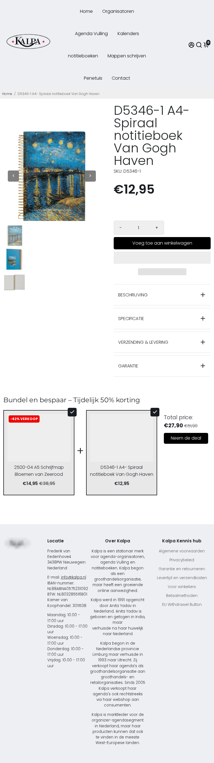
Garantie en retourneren (182, 569)
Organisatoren (118, 11)
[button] (162, 258)
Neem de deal (186, 438)
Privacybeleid (181, 560)
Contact (121, 78)
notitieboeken (83, 56)
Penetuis (93, 78)
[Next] (90, 176)
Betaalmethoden (182, 595)
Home (86, 11)
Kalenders (128, 33)
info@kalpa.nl (73, 577)
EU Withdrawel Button (182, 604)
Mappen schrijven (127, 56)
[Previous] (13, 176)
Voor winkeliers (182, 586)
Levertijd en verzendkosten (182, 578)
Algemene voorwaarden (182, 551)
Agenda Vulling (91, 33)
